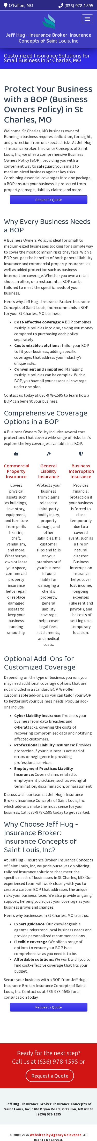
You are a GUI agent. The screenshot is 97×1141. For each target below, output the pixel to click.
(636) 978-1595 (78, 6)
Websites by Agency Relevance (55, 1134)
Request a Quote (48, 199)
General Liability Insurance (48, 471)
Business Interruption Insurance (81, 471)
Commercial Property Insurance (16, 471)
